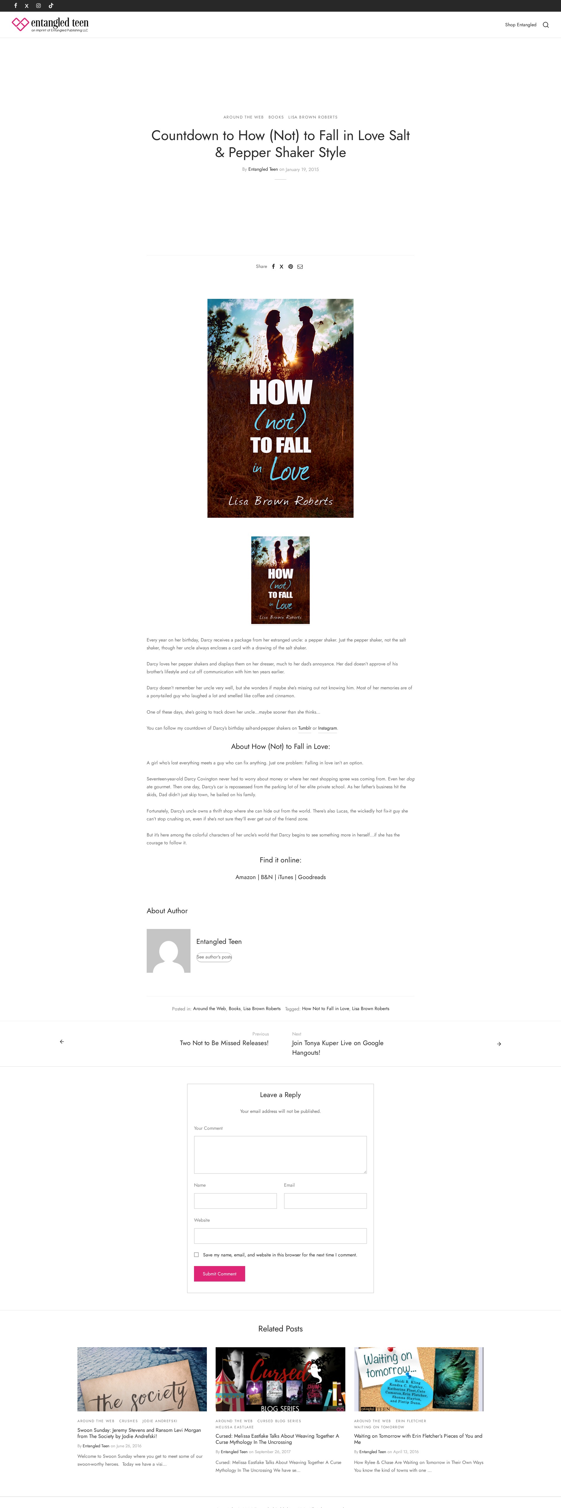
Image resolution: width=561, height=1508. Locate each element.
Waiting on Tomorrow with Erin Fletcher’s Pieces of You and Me (418, 1439)
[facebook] (16, 6)
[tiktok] (51, 6)
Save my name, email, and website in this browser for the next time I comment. (280, 1254)
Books (276, 117)
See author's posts (214, 956)
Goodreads (312, 877)
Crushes (128, 1421)
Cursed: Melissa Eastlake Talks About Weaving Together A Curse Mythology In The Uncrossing (277, 1439)
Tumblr (304, 728)
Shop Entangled (520, 24)
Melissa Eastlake (235, 1427)
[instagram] (38, 6)
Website (202, 1220)
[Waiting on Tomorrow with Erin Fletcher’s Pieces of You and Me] (419, 1379)
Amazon (246, 877)
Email (289, 1185)
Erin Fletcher (411, 1421)
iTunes (285, 877)
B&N (267, 877)
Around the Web (244, 117)
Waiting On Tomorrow (379, 1427)
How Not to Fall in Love (325, 1008)
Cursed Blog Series (279, 1421)
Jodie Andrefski (160, 1421)
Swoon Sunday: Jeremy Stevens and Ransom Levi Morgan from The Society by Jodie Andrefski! (139, 1433)
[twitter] (26, 6)
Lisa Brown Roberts (312, 117)
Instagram (327, 728)
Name (200, 1185)
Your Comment (208, 1128)
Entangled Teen (263, 169)
